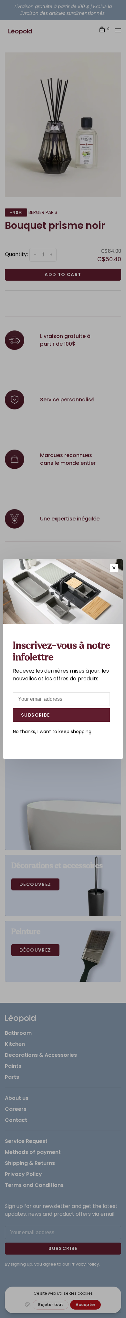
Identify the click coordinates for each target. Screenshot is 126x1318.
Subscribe (35, 715)
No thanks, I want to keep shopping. (52, 731)
